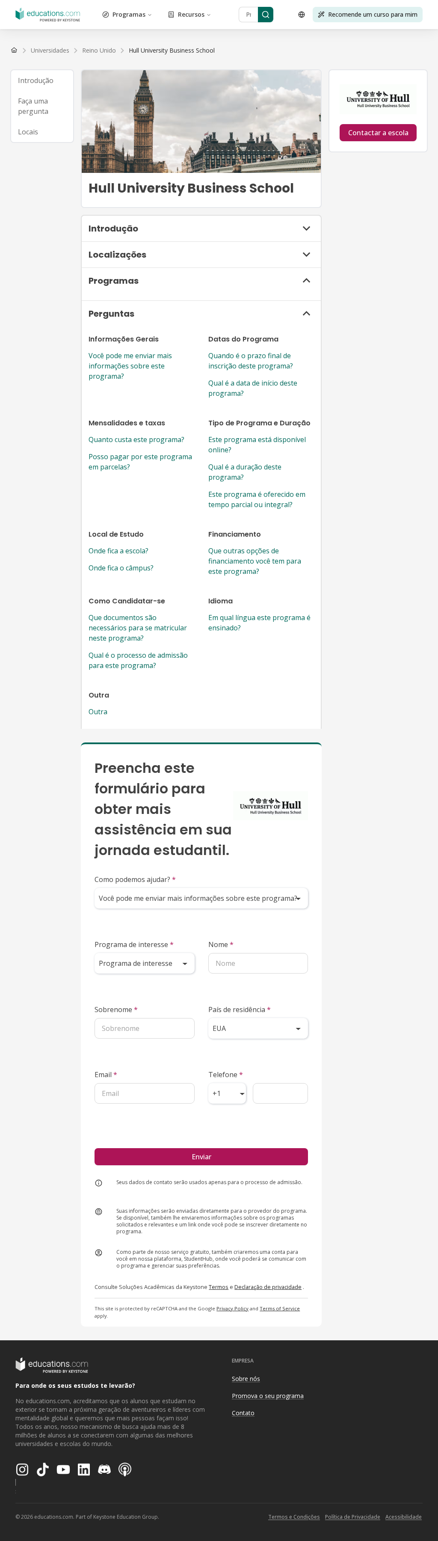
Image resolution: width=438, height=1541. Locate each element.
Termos (218, 1287)
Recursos (191, 14)
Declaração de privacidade (268, 1287)
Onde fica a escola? (118, 550)
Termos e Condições (294, 1516)
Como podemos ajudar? (135, 879)
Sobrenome (116, 1009)
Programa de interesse (134, 944)
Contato (243, 1413)
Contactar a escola (378, 132)
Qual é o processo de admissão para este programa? (138, 660)
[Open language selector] (301, 14)
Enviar (201, 1156)
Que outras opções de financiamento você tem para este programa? (254, 561)
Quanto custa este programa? (136, 439)
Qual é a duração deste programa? (244, 472)
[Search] (265, 14)
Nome (221, 944)
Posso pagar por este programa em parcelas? (140, 462)
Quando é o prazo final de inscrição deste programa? (250, 361)
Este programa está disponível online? (257, 444)
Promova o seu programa (268, 1396)
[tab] (42, 80)
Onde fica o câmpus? (121, 568)
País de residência (239, 1009)
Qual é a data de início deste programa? (252, 388)
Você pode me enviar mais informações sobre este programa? (130, 366)
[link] (172, 50)
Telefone (225, 1074)
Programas (128, 14)
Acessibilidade (403, 1516)
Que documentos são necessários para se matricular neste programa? (138, 628)
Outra (98, 711)
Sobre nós (246, 1379)
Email (106, 1074)
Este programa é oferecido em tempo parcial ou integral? (256, 499)
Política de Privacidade (352, 1516)
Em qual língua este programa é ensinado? (259, 622)
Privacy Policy (232, 1308)
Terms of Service (280, 1308)
